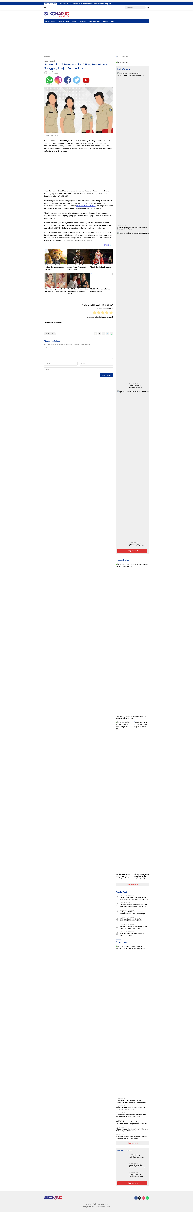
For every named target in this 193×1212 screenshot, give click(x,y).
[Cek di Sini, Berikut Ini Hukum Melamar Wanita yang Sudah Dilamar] (123, 796)
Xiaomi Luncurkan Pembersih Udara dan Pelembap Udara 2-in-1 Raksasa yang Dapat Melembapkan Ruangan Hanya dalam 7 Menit (133, 905)
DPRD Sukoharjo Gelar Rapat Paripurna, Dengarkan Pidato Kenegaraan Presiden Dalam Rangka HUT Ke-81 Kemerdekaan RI (132, 1123)
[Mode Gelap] (148, 7)
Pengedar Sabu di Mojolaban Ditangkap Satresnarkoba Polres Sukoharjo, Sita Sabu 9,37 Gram (137, 1175)
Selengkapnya (132, 551)
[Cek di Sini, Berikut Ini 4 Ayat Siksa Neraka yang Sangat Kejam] (141, 796)
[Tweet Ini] (99, 333)
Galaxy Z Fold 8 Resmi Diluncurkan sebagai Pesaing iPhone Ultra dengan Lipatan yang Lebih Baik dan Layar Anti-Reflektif (133, 913)
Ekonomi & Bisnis (95, 21)
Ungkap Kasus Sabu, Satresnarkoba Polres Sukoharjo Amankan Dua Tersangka (137, 1157)
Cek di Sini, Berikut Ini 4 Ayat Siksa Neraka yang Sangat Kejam (141, 876)
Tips (112, 21)
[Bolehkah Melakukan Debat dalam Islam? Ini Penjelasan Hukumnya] (122, 1166)
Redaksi (88, 1204)
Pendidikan (82, 21)
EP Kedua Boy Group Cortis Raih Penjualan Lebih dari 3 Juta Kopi (131, 920)
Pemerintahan (50, 21)
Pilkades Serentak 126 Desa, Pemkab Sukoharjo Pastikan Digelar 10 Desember (132, 1130)
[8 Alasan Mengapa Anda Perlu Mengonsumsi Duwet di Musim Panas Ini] (132, 147)
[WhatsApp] (147, 1198)
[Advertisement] (96, 38)
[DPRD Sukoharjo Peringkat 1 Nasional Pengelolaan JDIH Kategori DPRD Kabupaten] (132, 1020)
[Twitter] (139, 1198)
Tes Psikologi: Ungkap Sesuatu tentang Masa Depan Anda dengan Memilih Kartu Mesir (134, 898)
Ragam (105, 21)
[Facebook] (136, 1198)
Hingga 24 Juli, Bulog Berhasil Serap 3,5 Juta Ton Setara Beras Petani (133, 927)
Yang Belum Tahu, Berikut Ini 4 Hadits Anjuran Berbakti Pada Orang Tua (131, 717)
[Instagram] (143, 1198)
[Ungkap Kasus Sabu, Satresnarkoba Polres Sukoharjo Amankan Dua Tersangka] (122, 1157)
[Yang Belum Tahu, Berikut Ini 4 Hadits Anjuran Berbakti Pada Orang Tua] (132, 638)
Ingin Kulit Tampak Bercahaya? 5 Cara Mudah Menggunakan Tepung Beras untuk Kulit (138, 545)
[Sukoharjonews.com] (56, 14)
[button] (144, 7)
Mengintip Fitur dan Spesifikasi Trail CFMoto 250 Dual (132, 934)
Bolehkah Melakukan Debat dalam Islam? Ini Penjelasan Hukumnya (136, 1166)
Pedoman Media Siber (100, 1204)
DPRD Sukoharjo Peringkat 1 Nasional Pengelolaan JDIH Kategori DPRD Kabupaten (131, 1101)
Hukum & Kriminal (63, 21)
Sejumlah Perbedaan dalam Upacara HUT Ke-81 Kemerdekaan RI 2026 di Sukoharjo (132, 1115)
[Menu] (45, 7)
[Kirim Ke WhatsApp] (111, 333)
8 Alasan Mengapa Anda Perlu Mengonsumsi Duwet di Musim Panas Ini (132, 228)
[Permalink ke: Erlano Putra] (45, 72)
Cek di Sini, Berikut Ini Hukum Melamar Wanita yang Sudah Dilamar (123, 876)
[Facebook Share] (95, 333)
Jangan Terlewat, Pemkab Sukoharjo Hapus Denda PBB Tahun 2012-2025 (130, 1108)
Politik (74, 21)
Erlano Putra (51, 72)
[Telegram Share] (107, 333)
